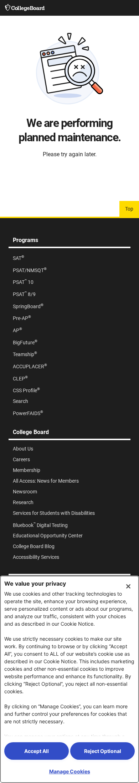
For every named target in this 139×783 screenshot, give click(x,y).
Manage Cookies (69, 771)
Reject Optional (102, 751)
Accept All (36, 751)
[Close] (128, 586)
